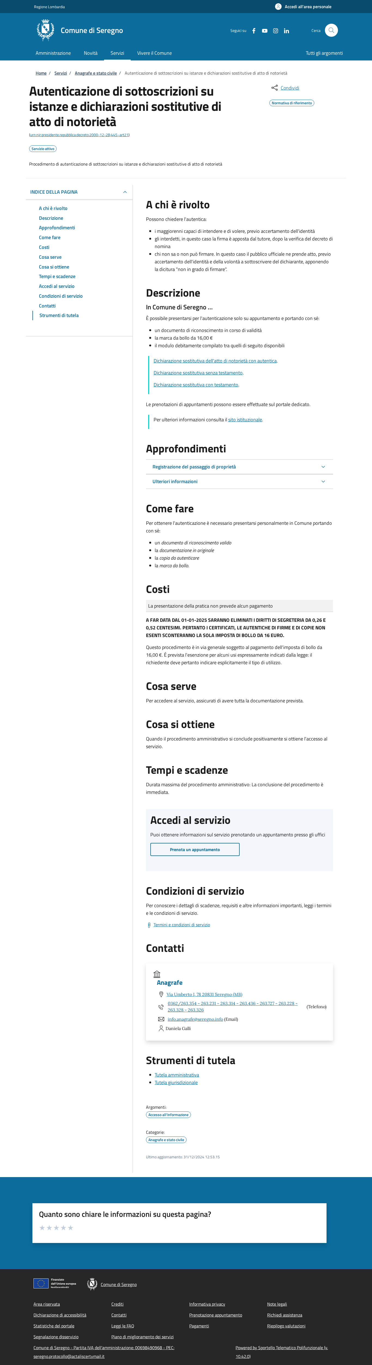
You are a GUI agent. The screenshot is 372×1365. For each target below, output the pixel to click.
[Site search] (331, 30)
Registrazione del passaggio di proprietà (194, 466)
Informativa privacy (207, 1304)
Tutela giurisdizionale (176, 1082)
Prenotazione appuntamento (215, 1315)
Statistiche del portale (53, 1326)
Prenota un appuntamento (195, 849)
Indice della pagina (54, 192)
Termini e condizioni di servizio (182, 924)
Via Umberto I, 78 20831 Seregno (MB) (204, 994)
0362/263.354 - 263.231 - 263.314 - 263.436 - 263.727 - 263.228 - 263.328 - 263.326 (233, 1007)
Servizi (60, 73)
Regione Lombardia (49, 7)
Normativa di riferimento (292, 102)
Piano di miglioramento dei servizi (142, 1336)
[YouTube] (262, 30)
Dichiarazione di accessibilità (59, 1315)
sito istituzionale (245, 419)
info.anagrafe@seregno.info (195, 1019)
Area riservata (46, 1304)
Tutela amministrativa (177, 1074)
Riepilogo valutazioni (286, 1326)
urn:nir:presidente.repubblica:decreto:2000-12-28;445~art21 (79, 135)
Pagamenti (199, 1326)
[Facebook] (251, 30)
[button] (303, 6)
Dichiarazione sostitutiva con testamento (196, 384)
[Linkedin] (284, 30)
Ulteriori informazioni (175, 481)
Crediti (117, 1304)
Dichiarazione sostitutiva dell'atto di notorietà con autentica (215, 360)
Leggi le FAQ (122, 1326)
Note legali (277, 1304)
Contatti (119, 1315)
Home (41, 73)
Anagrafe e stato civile (96, 73)
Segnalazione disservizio (55, 1336)
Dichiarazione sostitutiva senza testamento (198, 372)
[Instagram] (273, 30)
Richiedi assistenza (284, 1315)
